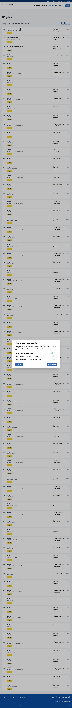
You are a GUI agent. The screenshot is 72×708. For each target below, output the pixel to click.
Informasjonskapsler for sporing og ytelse (26, 356)
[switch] (53, 353)
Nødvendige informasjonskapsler (24, 353)
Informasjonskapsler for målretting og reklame (28, 359)
